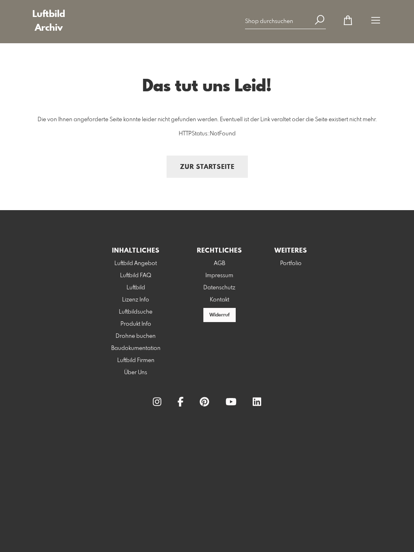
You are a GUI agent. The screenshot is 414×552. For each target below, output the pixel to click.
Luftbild (136, 288)
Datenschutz (219, 288)
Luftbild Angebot (135, 263)
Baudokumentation (136, 348)
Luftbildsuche (135, 312)
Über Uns (135, 372)
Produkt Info (135, 324)
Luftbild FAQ (135, 275)
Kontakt (219, 300)
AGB (219, 263)
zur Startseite (207, 167)
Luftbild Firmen (135, 360)
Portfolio (291, 263)
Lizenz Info (135, 300)
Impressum (219, 275)
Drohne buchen (136, 336)
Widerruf (219, 315)
